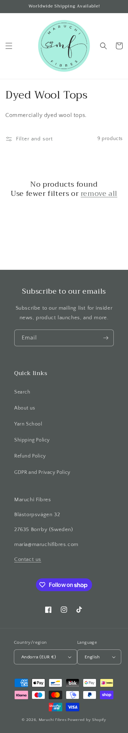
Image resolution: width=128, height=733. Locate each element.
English (92, 656)
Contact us (27, 559)
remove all (99, 193)
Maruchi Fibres (53, 720)
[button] (9, 46)
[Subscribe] (105, 338)
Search (22, 392)
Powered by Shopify (87, 720)
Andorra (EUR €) (38, 656)
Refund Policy (30, 456)
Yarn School (28, 424)
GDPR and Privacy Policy (42, 472)
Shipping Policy (32, 440)
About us (24, 408)
